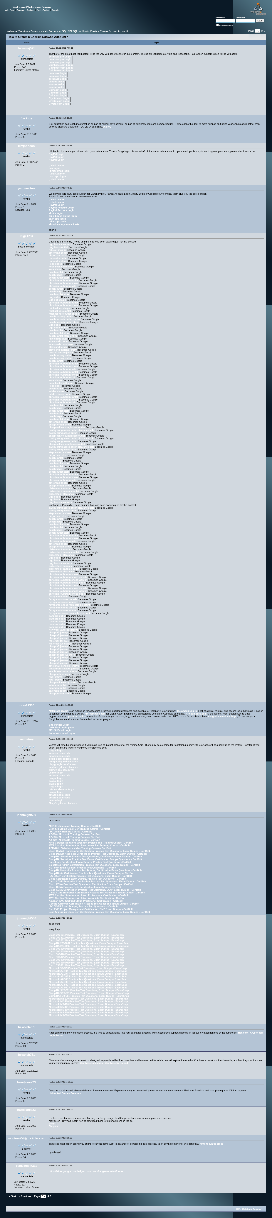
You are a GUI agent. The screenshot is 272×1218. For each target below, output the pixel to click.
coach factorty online (61, 316)
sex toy (107, 126)
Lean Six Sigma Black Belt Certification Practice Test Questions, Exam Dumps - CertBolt (99, 912)
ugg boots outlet (58, 247)
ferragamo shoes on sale (63, 599)
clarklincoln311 (26, 1165)
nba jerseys (55, 677)
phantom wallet (77, 716)
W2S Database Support (249, 1209)
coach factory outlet (60, 355)
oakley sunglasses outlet (63, 433)
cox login (54, 168)
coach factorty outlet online (64, 319)
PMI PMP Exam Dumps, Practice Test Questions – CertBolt (82, 867)
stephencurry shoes (60, 452)
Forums (20, 10)
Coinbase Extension (91, 1063)
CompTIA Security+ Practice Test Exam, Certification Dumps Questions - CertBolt (95, 859)
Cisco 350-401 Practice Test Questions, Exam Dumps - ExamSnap (86, 965)
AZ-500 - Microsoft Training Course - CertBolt (74, 837)
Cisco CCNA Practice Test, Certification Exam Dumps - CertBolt (85, 887)
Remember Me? (226, 26)
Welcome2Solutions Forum (22, 31)
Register (30, 10)
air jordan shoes (58, 252)
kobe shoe (55, 269)
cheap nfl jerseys (58, 632)
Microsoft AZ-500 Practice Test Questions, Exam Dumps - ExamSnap (88, 984)
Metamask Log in (187, 711)
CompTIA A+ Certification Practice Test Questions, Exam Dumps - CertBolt (91, 873)
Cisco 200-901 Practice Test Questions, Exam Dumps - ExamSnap (86, 940)
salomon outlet (57, 685)
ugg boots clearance (60, 244)
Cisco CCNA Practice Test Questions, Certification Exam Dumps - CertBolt (91, 884)
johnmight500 (26, 815)
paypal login (56, 750)
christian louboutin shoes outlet (67, 582)
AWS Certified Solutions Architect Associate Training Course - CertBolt (89, 845)
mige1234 (26, 236)
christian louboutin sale (62, 286)
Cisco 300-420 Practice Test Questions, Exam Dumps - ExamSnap (86, 954)
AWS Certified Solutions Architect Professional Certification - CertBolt (89, 895)
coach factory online (60, 358)
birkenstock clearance (61, 494)
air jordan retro (57, 255)
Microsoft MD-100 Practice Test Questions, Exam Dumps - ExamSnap (88, 1001)
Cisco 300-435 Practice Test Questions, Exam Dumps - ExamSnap (86, 962)
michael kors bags (59, 308)
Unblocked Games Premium (65, 1093)
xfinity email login (59, 170)
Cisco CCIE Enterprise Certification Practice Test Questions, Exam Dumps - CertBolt (97, 892)
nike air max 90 (57, 250)
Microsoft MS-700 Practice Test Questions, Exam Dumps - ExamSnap (88, 1012)
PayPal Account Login (61, 207)
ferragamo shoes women (63, 602)
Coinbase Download (116, 1063)
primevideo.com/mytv (61, 770)
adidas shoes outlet (60, 394)
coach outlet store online (63, 336)
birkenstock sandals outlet (64, 491)
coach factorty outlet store (64, 322)
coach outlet (56, 272)
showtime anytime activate (64, 224)
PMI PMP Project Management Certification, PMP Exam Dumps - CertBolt (91, 909)
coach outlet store (59, 277)
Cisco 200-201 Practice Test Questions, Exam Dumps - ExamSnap (86, 935)
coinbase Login (58, 73)
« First (12, 1196)
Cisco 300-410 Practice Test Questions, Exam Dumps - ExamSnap (86, 948)
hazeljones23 (26, 1082)
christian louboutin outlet (63, 280)
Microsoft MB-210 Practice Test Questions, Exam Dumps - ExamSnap (88, 998)
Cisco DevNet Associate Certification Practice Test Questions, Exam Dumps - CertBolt (98, 853)
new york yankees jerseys (63, 629)
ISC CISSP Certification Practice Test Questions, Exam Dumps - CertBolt (90, 876)
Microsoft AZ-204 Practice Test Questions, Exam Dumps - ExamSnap (88, 973)
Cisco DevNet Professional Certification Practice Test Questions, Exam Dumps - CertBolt (99, 851)
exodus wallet (57, 81)
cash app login (57, 176)
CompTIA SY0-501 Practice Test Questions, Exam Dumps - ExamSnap (89, 990)
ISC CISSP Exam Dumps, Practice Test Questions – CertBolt (83, 906)
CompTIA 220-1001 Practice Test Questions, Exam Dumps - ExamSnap (89, 943)
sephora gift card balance (63, 767)
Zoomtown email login (62, 733)
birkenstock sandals (60, 488)
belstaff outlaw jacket (61, 352)
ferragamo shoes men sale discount (69, 604)
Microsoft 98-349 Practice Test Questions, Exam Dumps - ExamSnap (88, 968)
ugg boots (55, 499)
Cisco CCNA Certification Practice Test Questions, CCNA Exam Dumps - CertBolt (95, 889)
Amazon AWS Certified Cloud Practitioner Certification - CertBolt (85, 901)
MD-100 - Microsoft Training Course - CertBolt (75, 826)
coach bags (55, 275)
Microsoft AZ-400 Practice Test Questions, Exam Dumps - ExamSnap (88, 982)
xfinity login (56, 213)
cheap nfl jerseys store (62, 654)
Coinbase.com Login (61, 65)
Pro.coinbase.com (95, 713)
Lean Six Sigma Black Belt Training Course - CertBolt (79, 828)
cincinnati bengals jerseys (64, 665)
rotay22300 (26, 705)
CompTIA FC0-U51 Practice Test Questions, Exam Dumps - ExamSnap (89, 996)
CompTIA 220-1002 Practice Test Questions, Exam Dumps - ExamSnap (89, 946)
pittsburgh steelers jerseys (64, 668)
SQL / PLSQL (70, 31)
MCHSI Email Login (60, 730)
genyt (52, 1123)
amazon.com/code (59, 753)
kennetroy (26, 739)
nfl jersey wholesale (60, 643)
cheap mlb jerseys (59, 674)
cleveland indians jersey (63, 349)
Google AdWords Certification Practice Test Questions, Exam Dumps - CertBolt (94, 903)
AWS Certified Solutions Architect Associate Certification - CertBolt (87, 898)
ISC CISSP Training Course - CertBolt (70, 831)
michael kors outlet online (64, 313)
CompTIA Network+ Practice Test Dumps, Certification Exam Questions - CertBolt (95, 870)
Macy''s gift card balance (63, 803)
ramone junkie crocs (211, 1143)
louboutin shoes (58, 261)
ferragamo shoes (58, 596)
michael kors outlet (60, 311)
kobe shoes (55, 263)
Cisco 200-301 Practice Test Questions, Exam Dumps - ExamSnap (86, 937)
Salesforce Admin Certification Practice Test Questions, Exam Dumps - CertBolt (94, 865)
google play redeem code (63, 758)
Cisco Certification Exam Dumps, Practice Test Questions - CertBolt (87, 878)
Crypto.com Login (59, 98)
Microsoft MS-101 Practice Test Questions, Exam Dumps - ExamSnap (88, 1007)
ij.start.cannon (57, 165)
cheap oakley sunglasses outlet (67, 427)
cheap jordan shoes (60, 424)
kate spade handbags (61, 344)
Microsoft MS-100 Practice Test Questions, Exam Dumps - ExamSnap (88, 1004)
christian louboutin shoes (63, 283)
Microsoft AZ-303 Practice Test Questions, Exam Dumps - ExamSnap (88, 976)
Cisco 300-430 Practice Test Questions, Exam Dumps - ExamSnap (86, 960)
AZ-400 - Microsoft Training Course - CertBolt (74, 840)
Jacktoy (26, 118)
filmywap (54, 1126)
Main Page (9, 10)
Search (55, 10)
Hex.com (243, 1032)
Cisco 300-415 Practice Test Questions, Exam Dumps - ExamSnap (86, 951)
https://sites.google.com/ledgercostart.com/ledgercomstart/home (86, 1171)
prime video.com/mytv (62, 789)
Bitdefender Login (59, 724)
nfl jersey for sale (59, 640)
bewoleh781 (26, 1027)
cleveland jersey (58, 347)
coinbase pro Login (60, 56)
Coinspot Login (58, 90)
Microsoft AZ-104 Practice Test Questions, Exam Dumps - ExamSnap (88, 971)
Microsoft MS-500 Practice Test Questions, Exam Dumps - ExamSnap (88, 1009)
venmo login (56, 772)
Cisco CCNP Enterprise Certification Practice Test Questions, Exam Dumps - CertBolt (97, 881)
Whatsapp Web (57, 221)
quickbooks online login (63, 216)
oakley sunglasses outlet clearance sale (71, 430)
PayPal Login (56, 154)
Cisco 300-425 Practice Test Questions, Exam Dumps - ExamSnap (86, 957)
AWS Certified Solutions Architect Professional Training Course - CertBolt (91, 842)
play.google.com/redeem (63, 764)
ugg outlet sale (57, 299)
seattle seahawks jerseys (63, 671)
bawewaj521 (26, 48)
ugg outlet (55, 297)
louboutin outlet (58, 258)
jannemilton (26, 188)
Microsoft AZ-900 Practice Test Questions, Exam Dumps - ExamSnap (88, 987)
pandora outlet (57, 616)
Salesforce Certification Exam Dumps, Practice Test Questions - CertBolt (90, 862)
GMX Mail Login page (61, 727)
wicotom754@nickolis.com (26, 1138)
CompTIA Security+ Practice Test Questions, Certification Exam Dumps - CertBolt (95, 856)
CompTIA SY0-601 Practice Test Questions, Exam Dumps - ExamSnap (89, 993)
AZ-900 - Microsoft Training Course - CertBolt (74, 834)
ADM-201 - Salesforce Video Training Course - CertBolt (80, 848)
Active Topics (43, 10)
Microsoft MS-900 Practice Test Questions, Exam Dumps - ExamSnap (88, 1015)
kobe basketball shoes (61, 266)
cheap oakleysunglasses (63, 682)
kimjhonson (26, 145)
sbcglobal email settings (222, 716)
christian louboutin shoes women (68, 580)
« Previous (25, 1196)
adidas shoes (56, 391)
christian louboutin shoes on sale (68, 577)
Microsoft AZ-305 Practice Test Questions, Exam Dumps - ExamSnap (88, 979)
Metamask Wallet (58, 711)
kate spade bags (58, 338)
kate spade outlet (58, 341)
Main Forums (50, 31)
